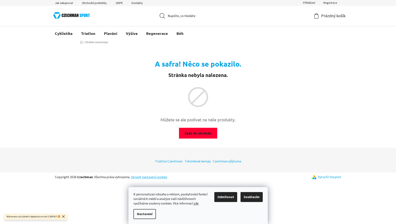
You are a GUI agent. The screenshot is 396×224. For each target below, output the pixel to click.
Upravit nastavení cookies (149, 177)
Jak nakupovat (64, 3)
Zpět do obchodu (198, 133)
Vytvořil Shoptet (329, 177)
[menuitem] (64, 33)
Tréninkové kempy (198, 161)
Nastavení (144, 214)
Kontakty (137, 3)
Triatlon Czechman (169, 161)
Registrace (330, 3)
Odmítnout (225, 197)
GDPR (119, 3)
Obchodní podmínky (94, 3)
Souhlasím (252, 197)
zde (196, 203)
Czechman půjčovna (227, 161)
